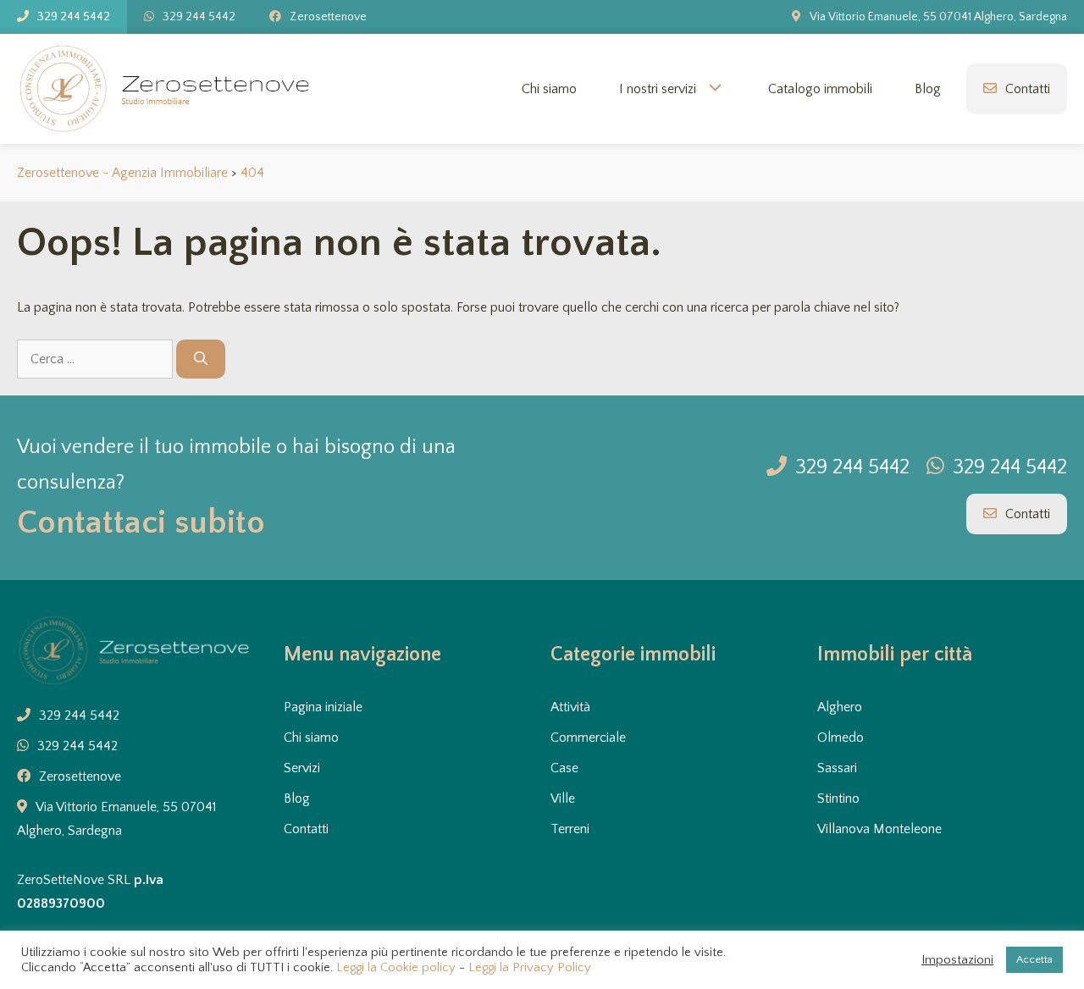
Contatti (1027, 89)
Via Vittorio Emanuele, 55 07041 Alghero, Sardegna (938, 17)
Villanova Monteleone (879, 829)
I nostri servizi (657, 89)
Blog (928, 89)
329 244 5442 (73, 17)
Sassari (837, 768)
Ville (562, 798)
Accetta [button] (1034, 959)
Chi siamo (549, 89)
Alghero (839, 707)
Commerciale (588, 737)
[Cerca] (200, 359)
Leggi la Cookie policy (396, 968)
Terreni (569, 829)
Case (564, 768)
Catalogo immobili (820, 89)
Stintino (838, 798)
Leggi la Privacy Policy (529, 968)
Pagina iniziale (323, 707)
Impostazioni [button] (957, 960)
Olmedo (840, 737)
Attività (570, 707)
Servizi (302, 768)
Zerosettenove (328, 17)
